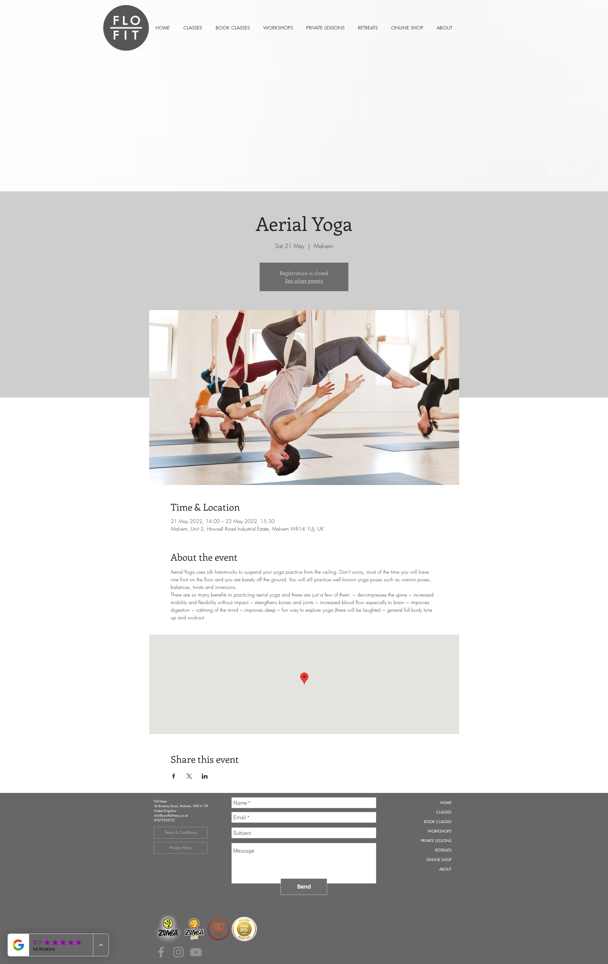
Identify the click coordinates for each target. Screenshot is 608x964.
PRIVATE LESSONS (436, 840)
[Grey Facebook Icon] (161, 952)
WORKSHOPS (440, 831)
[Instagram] (178, 952)
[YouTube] (196, 952)
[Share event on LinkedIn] (205, 776)
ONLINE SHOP (439, 859)
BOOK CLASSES (438, 821)
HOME (446, 802)
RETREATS (443, 850)
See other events (304, 280)
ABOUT (445, 869)
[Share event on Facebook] (174, 776)
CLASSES (444, 812)
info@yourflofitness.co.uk (171, 815)
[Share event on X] (189, 776)
